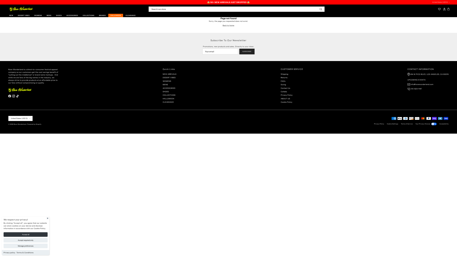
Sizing (283, 85)
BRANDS (102, 15)
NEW (11, 15)
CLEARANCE (131, 15)
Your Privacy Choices (422, 124)
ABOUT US (285, 99)
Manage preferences (25, 246)
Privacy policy (9, 253)
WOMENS (38, 15)
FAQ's (283, 81)
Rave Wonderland (20, 124)
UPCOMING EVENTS (416, 80)
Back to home (228, 25)
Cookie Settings (392, 124)
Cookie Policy (286, 102)
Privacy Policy (287, 95)
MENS (49, 15)
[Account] (444, 9)
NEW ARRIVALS (169, 74)
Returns (284, 78)
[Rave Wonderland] (21, 9)
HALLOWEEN (115, 15)
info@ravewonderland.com (422, 84)
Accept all (25, 234)
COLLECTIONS (88, 15)
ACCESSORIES (72, 15)
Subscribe (246, 51)
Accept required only (25, 240)
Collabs (284, 92)
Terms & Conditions (25, 253)
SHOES (59, 15)
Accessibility (444, 124)
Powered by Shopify (34, 124)
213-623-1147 (416, 89)
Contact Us (285, 88)
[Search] (320, 9)
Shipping (284, 74)
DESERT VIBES (24, 15)
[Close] (47, 218)
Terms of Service (407, 124)
